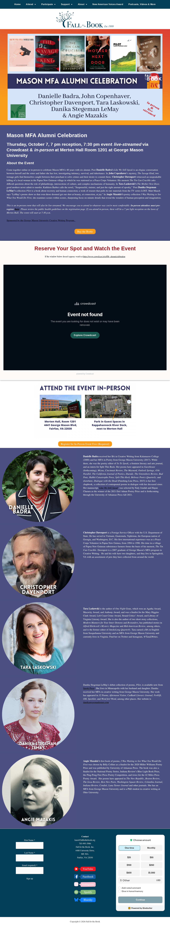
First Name (29, 840)
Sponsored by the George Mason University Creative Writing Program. (41, 220)
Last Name (29, 852)
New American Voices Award (107, 4)
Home (17, 4)
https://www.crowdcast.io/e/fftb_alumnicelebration (104, 256)
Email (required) (29, 865)
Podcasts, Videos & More (142, 4)
